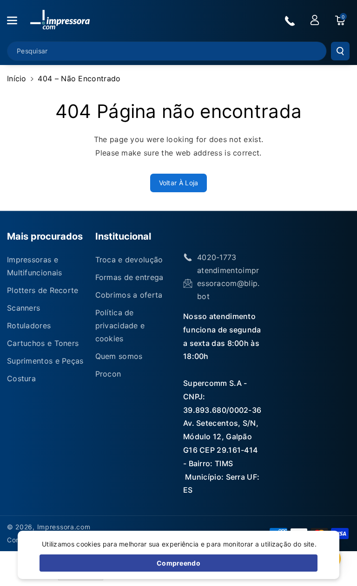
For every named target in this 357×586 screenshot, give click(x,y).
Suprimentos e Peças (45, 360)
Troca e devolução (129, 259)
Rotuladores (29, 325)
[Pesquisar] (340, 51)
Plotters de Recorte (43, 290)
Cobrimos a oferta (129, 295)
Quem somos (119, 356)
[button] (17, 20)
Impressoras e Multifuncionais (34, 266)
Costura (21, 378)
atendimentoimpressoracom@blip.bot (228, 283)
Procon (108, 373)
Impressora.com (64, 527)
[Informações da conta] (314, 20)
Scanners (23, 308)
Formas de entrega (129, 277)
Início (16, 78)
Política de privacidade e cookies (120, 325)
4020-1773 (217, 257)
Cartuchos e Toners (43, 343)
